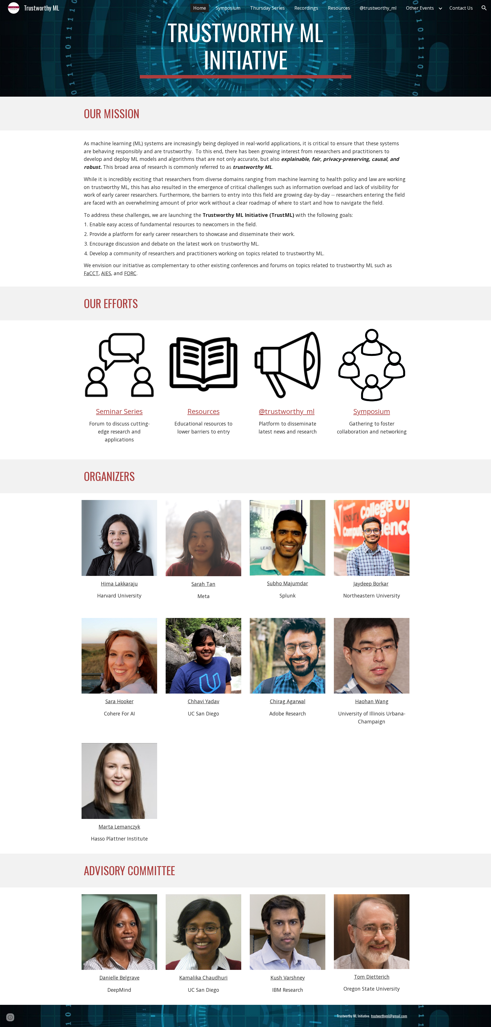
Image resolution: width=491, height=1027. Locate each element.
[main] (245, 48)
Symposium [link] (228, 8)
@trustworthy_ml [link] (378, 8)
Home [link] (199, 8)
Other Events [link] (420, 8)
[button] (484, 8)
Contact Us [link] (461, 8)
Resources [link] (339, 8)
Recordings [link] (306, 8)
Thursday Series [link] (267, 8)
